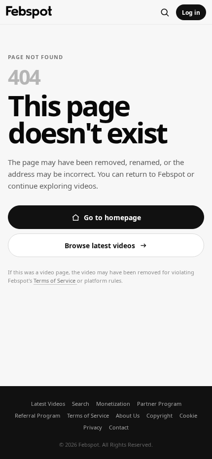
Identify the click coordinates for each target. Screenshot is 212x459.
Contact (119, 427)
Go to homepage (112, 217)
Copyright (159, 415)
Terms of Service (55, 280)
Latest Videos (48, 403)
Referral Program (37, 415)
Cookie (188, 415)
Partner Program (159, 403)
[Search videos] (164, 12)
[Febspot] (29, 12)
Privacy (92, 427)
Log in (191, 12)
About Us (128, 415)
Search (80, 403)
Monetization (113, 403)
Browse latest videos (100, 245)
